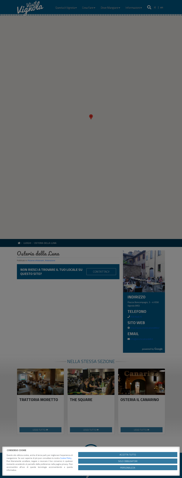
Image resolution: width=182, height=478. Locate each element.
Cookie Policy (66, 458)
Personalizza (127, 467)
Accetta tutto (128, 454)
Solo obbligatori (127, 461)
